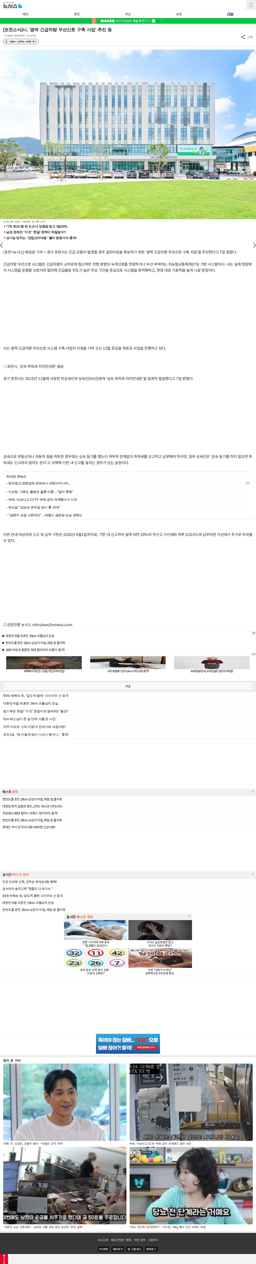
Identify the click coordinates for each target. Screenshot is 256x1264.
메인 (25, 14)
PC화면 (103, 1249)
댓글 (128, 686)
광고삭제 (4, 1259)
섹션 (128, 14)
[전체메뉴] (251, 5)
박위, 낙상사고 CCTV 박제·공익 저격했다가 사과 (42, 499)
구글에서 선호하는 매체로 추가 (22, 41)
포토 (179, 14)
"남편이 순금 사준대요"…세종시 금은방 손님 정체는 (45, 515)
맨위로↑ (151, 1249)
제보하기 (118, 1249)
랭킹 (77, 14)
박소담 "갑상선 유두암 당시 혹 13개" (34, 507)
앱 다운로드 (134, 1249)
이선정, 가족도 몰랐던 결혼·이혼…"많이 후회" (40, 491)
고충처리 (153, 1240)
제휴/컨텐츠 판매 (121, 1240)
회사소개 (103, 1240)
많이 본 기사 (12, 1060)
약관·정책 (139, 1240)
